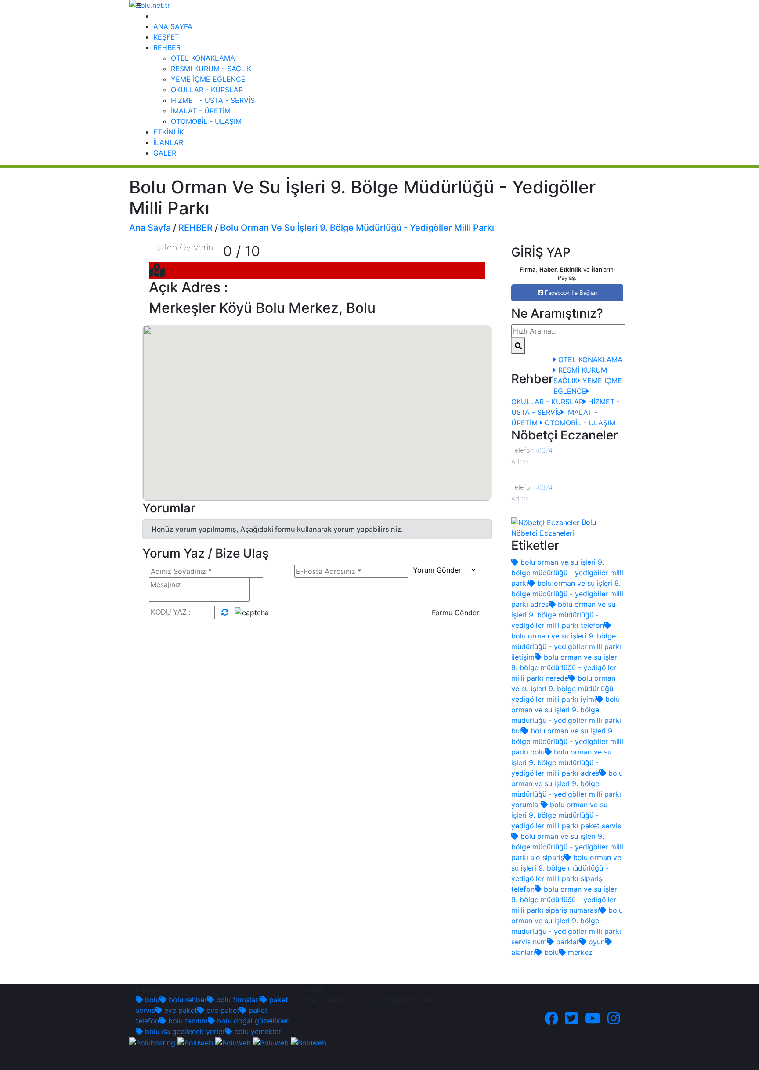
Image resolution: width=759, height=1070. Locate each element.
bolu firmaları (237, 999)
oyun (595, 941)
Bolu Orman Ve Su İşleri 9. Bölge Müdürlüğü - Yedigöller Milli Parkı (357, 227)
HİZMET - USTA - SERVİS (213, 100)
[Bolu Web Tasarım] (195, 1041)
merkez (579, 952)
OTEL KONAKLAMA (203, 58)
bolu (550, 952)
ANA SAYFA (172, 26)
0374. (546, 450)
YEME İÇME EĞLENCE (208, 79)
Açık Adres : (188, 287)
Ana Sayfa (150, 227)
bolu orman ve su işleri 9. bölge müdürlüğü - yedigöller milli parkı (567, 573)
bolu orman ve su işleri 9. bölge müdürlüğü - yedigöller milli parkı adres (567, 594)
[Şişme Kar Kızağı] (271, 1041)
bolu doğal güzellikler (252, 1020)
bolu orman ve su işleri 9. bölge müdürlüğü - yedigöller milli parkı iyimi (564, 689)
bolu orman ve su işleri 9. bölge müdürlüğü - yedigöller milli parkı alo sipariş (567, 847)
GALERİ (165, 153)
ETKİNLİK (168, 131)
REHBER (167, 47)
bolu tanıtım (187, 1020)
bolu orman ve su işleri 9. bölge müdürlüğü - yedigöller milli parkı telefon (563, 615)
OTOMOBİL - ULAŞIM (206, 121)
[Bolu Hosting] (152, 1041)
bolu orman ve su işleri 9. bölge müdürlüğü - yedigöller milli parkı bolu (567, 741)
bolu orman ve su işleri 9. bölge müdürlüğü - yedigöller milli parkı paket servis (566, 815)
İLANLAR (168, 142)
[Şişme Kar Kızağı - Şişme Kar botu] (308, 1041)
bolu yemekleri (257, 1031)
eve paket (179, 1010)
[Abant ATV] (233, 1041)
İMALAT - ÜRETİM (201, 110)
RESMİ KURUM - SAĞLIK (211, 68)
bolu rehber (186, 999)
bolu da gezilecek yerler (184, 1031)
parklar (566, 941)
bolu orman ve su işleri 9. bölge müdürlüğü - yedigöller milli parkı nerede (565, 667)
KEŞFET (166, 37)
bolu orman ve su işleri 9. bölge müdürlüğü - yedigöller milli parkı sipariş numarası (565, 899)
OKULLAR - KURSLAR (207, 89)
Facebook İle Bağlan (570, 293)
